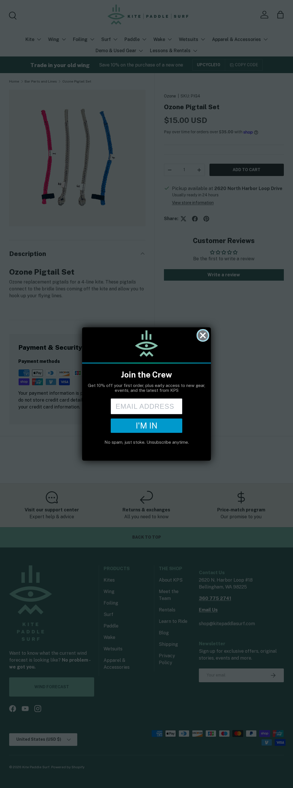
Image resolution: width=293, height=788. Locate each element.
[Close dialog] (203, 335)
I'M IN (146, 425)
